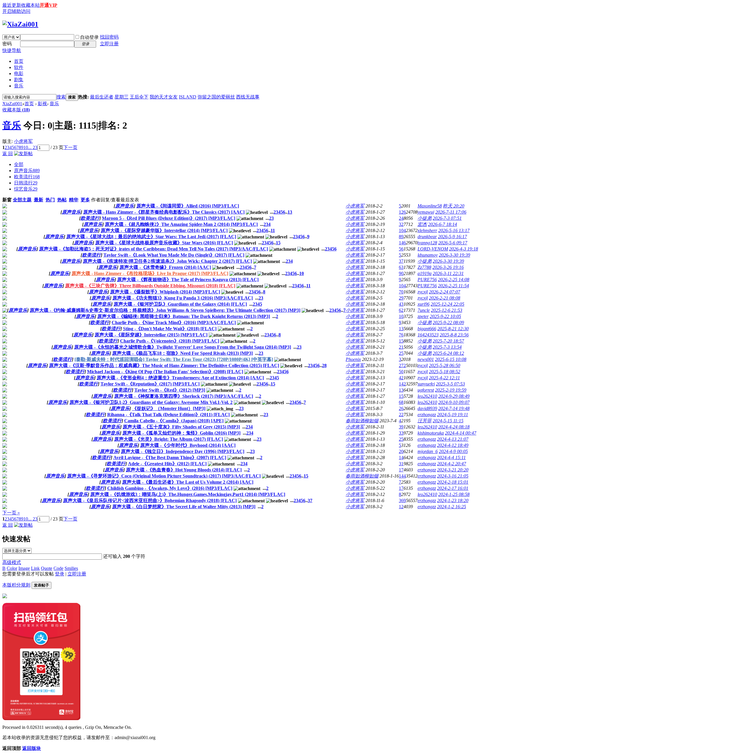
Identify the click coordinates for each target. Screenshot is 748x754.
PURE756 (427, 279)
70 (401, 291)
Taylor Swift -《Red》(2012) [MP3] (169, 390)
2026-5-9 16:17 (452, 236)
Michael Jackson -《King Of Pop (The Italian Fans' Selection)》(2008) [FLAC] (165, 371)
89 (401, 236)
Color (12, 568)
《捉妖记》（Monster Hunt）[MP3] (168, 408)
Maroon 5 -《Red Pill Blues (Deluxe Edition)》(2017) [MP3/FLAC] (168, 218)
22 (401, 414)
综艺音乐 (25, 188)
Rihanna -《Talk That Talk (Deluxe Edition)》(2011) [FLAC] (168, 414)
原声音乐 (27, 170)
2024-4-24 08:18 (454, 426)
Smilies (71, 568)
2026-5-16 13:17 (454, 230)
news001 (426, 359)
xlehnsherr (427, 230)
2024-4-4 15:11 (451, 457)
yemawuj (426, 212)
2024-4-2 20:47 (451, 463)
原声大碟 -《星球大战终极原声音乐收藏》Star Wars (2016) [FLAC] (164, 242)
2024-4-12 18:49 (452, 445)
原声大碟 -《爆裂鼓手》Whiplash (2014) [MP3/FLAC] (165, 291)
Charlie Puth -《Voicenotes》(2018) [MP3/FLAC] (169, 340)
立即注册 (109, 43)
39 (401, 426)
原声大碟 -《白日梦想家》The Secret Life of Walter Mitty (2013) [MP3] (183, 506)
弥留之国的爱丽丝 (216, 96)
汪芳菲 (425, 420)
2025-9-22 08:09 (448, 322)
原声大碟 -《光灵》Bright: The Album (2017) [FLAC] (168, 439)
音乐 (18, 85)
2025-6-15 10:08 (450, 359)
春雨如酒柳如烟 (362, 420)
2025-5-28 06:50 (444, 365)
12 (401, 506)
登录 (59, 573)
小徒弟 (425, 218)
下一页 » (11, 512)
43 (401, 304)
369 (402, 500)
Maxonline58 (430, 205)
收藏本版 (16, 109)
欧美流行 (27, 176)
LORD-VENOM (433, 248)
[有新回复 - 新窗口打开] (4, 206)
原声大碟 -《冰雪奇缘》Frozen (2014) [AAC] (165, 267)
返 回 (7, 153)
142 (402, 383)
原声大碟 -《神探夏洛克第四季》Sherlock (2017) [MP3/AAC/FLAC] (183, 396)
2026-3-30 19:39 (454, 255)
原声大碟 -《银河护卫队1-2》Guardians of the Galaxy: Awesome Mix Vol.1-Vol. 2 (151, 402)
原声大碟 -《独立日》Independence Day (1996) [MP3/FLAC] (182, 451)
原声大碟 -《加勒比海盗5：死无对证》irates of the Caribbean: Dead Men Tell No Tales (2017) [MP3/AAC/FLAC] (153, 248)
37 (401, 261)
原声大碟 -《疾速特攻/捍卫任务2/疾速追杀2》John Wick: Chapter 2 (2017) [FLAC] (167, 261)
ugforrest (426, 390)
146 (402, 242)
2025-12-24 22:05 (447, 304)
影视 (42, 103)
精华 (73, 199)
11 (273, 230)
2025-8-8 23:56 (454, 334)
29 (401, 297)
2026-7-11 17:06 (450, 212)
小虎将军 (23, 141)
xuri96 (424, 304)
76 (401, 334)
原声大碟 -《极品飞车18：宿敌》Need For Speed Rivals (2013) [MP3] (182, 353)
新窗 (7, 199)
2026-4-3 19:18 (463, 248)
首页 (18, 61)
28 (324, 365)
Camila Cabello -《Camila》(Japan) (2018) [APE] (174, 420)
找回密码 (109, 36)
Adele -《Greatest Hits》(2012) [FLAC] (167, 463)
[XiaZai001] (20, 24)
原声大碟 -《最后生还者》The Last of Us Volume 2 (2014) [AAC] (187, 482)
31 (401, 463)
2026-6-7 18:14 (442, 224)
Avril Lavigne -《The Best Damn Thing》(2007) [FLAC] (169, 457)
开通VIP (48, 5)
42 (401, 377)
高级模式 (11, 562)
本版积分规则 (16, 584)
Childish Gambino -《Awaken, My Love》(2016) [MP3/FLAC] (169, 488)
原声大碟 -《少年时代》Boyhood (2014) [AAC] (188, 445)
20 (401, 451)
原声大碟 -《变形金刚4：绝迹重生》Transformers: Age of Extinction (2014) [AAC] (180, 377)
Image (24, 568)
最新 (38, 199)
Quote (46, 568)
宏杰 (422, 224)
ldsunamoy (428, 255)
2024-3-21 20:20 (452, 469)
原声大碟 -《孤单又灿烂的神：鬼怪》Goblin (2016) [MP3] (181, 432)
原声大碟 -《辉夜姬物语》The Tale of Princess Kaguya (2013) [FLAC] (188, 279)
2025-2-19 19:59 (450, 390)
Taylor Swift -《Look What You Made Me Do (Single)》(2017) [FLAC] (173, 255)
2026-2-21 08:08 (444, 297)
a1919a (425, 273)
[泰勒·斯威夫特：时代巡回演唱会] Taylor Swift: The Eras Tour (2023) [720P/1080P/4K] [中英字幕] (174, 359)
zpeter (423, 316)
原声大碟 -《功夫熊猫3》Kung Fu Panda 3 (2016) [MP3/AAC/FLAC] (182, 297)
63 (401, 267)
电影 (18, 73)
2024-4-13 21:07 (452, 439)
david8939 (427, 408)
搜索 (61, 96)
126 (402, 212)
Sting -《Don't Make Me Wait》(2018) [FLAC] (170, 328)
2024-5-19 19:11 (452, 414)
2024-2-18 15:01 (452, 482)
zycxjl (423, 291)
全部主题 (22, 199)
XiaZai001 (12, 103)
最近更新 (11, 5)
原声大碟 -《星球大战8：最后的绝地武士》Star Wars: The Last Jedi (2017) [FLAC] (151, 236)
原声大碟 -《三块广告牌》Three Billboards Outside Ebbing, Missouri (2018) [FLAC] (150, 285)
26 (401, 408)
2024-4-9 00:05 (453, 451)
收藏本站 (30, 5)
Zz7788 (424, 267)
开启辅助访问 (16, 11)
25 (401, 353)
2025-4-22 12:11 (444, 377)
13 (290, 212)
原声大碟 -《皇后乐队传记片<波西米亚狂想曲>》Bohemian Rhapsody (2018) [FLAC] (150, 500)
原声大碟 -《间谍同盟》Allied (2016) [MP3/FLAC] (187, 205)
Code (58, 568)
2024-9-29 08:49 (454, 396)
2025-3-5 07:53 (450, 383)
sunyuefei (426, 383)
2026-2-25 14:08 (453, 279)
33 (401, 432)
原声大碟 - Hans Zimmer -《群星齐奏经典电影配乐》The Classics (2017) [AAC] (164, 212)
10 (25, 147)
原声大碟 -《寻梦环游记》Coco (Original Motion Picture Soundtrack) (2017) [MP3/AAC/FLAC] (164, 475)
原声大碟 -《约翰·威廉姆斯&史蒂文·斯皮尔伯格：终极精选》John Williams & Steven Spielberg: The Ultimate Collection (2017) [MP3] (165, 310)
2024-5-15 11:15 (448, 420)
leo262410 (427, 396)
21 (401, 347)
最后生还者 (101, 96)
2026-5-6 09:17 (452, 242)
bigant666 (427, 328)
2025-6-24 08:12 (448, 353)
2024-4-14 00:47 (460, 432)
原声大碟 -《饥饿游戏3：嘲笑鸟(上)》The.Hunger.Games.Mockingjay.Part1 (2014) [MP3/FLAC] (187, 494)
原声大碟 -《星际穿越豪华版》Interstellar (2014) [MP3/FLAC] (164, 230)
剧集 (18, 79)
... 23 (32, 147)
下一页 (70, 147)
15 (278, 242)
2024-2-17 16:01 (452, 488)
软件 (18, 67)
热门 (50, 199)
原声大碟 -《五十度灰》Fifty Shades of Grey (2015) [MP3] (181, 426)
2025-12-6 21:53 (446, 310)
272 (402, 365)
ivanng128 (427, 242)
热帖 (62, 199)
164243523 (428, 334)
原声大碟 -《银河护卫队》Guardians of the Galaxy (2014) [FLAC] (180, 304)
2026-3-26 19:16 (448, 267)
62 (401, 310)
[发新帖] (23, 153)
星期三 (122, 96)
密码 (7, 43)
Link (35, 568)
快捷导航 (11, 50)
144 (402, 475)
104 (402, 230)
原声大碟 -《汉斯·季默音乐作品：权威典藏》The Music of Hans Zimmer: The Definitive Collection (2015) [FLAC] (164, 365)
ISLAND (187, 96)
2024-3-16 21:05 (452, 475)
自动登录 (89, 37)
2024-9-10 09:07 (454, 402)
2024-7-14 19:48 (454, 408)
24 (401, 218)
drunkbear (427, 236)
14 (401, 457)
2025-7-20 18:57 (448, 340)
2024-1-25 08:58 (454, 494)
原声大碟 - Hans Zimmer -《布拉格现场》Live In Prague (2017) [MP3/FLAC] (150, 273)
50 (401, 371)
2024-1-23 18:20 (452, 500)
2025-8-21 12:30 (453, 328)
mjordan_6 (428, 451)
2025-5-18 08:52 (444, 371)
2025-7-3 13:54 (447, 347)
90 (401, 273)
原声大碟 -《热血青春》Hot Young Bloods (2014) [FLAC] (184, 469)
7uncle (424, 310)
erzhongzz (427, 414)
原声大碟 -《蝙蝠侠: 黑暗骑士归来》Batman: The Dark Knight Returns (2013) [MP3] (183, 316)
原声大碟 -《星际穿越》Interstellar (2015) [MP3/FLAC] (151, 334)
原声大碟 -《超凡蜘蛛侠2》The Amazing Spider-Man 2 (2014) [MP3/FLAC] (181, 224)
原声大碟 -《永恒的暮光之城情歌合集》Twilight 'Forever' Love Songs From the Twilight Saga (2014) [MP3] (182, 347)
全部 (18, 164)
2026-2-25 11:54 (453, 285)
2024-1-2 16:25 (451, 506)
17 (401, 469)
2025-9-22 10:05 (445, 316)
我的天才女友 (164, 96)
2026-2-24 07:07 (444, 291)
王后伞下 (139, 96)
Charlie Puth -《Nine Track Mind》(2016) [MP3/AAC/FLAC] (174, 322)
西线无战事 (247, 96)
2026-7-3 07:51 (447, 218)
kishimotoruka (431, 432)
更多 (85, 199)
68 (401, 402)
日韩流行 (25, 182)
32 (401, 224)
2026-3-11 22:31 (448, 273)
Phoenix (353, 359)
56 (401, 248)
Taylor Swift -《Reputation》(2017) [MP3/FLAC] (150, 383)
